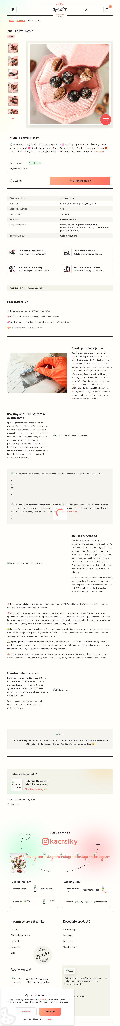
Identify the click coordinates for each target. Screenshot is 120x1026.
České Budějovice (46, 888)
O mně (14, 929)
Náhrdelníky (69, 929)
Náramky (68, 941)
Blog (13, 952)
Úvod (11, 20)
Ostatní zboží (70, 947)
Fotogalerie (17, 941)
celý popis (99, 151)
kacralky (64, 841)
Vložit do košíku (81, 180)
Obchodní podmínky (21, 935)
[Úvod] (60, 9)
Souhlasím (50, 1011)
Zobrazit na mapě (77, 996)
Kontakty (15, 947)
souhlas (45, 1000)
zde (49, 1019)
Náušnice (21, 20)
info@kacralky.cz (37, 789)
